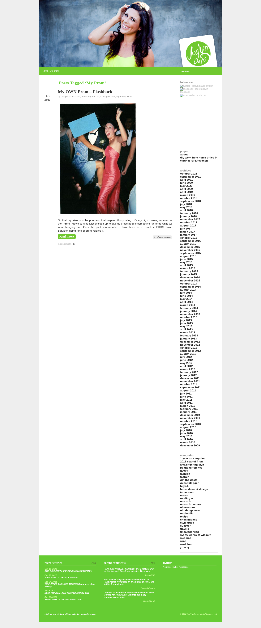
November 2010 (190, 417)
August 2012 (188, 353)
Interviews (187, 492)
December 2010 (190, 414)
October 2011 (188, 384)
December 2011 (190, 378)
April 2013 (186, 329)
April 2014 (186, 301)
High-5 (184, 485)
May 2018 (186, 207)
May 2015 (186, 262)
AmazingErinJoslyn (192, 464)
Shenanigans (88, 96)
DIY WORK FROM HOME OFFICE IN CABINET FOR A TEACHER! (198, 159)
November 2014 (190, 280)
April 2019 (186, 191)
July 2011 (186, 393)
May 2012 (186, 363)
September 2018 (190, 201)
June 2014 (186, 295)
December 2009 (190, 445)
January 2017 (188, 234)
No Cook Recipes (190, 504)
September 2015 (190, 253)
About (184, 154)
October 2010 (188, 421)
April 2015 (186, 265)
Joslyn (64, 96)
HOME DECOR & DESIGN (194, 489)
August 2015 (188, 256)
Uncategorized (189, 531)
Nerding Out (187, 498)
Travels (184, 528)
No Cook (185, 501)
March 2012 (187, 369)
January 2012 (188, 375)
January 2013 (188, 338)
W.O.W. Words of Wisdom (195, 534)
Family (184, 470)
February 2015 (189, 271)
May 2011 (186, 399)
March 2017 (187, 231)
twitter (209, 86)
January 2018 (188, 216)
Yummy (185, 547)
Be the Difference (191, 467)
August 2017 (188, 225)
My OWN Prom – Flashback (85, 91)
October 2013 (188, 317)
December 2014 (190, 277)
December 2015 (190, 246)
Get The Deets (188, 479)
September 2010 (190, 424)
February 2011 (189, 408)
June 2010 (186, 433)
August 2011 (188, 390)
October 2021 (188, 173)
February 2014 (189, 308)
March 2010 (187, 442)
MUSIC (184, 495)
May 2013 (186, 326)
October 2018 (188, 198)
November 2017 (190, 219)
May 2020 (186, 185)
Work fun (186, 544)
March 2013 (187, 332)
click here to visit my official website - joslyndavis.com (70, 614)
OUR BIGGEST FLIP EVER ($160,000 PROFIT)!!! (68, 571)
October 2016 (188, 237)
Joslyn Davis (108, 96)
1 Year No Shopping (193, 458)
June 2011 (186, 396)
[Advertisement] (199, 124)
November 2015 (190, 249)
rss (204, 95)
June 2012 (186, 359)
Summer (185, 525)
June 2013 (186, 323)
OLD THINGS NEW (190, 510)
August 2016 (188, 243)
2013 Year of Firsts (191, 461)
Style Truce (187, 522)
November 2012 (190, 344)
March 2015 (187, 268)
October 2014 (188, 283)
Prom (129, 96)
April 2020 (186, 188)
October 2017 (188, 222)
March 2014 (187, 304)
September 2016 (190, 240)
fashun (184, 476)
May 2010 (186, 436)
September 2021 (190, 176)
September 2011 (190, 387)
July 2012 (186, 356)
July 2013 (186, 320)
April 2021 (186, 179)
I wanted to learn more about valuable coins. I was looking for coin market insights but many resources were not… (129, 594)
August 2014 (188, 289)
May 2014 (186, 298)
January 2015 (188, 274)
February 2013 (189, 335)
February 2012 (189, 372)
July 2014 (186, 292)
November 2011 (190, 381)
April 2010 (186, 439)
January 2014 (188, 311)
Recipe (184, 516)
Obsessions (187, 507)
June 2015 (186, 259)
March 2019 (187, 194)
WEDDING (185, 537)
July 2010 (186, 430)
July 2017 (186, 228)
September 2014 (190, 286)
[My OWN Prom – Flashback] (98, 214)
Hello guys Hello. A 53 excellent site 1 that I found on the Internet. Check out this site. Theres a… (129, 570)
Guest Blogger (189, 482)
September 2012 (190, 350)
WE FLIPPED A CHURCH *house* (61, 577)
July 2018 (186, 204)
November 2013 (190, 314)
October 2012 (188, 347)
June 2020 (186, 182)
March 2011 (187, 405)
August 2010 (188, 427)
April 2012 (186, 366)
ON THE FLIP (187, 513)
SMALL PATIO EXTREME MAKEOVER (63, 599)
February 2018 (189, 213)
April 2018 (186, 210)
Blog (46, 71)
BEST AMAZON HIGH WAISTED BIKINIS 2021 (67, 593)
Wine (183, 540)
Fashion (76, 96)
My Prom (121, 96)
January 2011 (188, 411)
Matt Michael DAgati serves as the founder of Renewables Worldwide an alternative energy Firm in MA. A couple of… (129, 581)
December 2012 (190, 341)
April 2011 (186, 402)
